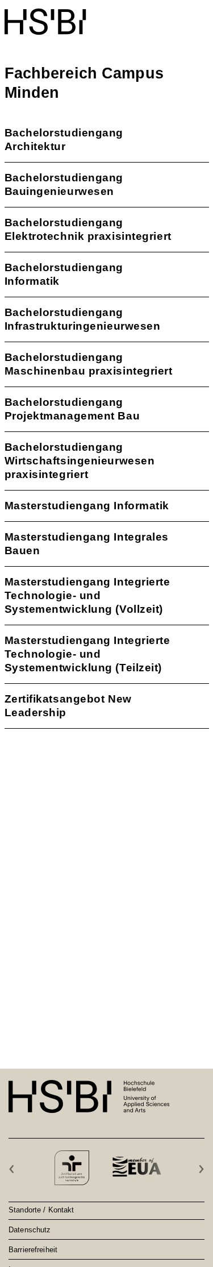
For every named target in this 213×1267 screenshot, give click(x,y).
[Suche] (174, 15)
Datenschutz (30, 1229)
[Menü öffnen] (201, 16)
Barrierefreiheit (33, 1249)
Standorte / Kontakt (41, 1210)
